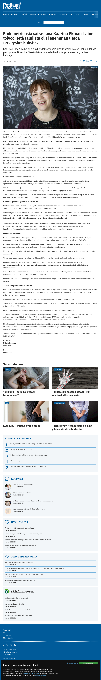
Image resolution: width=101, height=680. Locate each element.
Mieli (77, 14)
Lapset (86, 14)
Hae (39, 22)
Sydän (6, 14)
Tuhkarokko (58, 369)
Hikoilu (8, 369)
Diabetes (52, 14)
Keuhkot (15, 14)
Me (4, 633)
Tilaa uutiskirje (8, 638)
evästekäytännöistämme (31, 673)
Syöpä (24, 14)
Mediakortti (7, 630)
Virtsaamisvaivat (59, 403)
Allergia (63, 14)
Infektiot (34, 14)
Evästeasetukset (72, 663)
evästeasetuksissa (41, 675)
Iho (71, 14)
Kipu (43, 14)
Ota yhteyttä (7, 635)
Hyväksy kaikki (88, 663)
